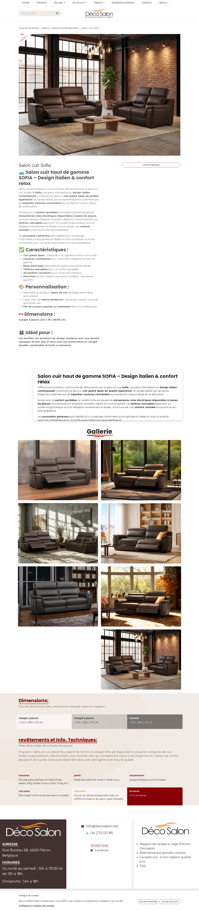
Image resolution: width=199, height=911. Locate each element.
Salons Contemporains (65, 28)
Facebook (102, 850)
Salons (45, 28)
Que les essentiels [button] (148, 901)
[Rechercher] (57, 13)
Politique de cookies (29, 895)
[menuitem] (26, 3)
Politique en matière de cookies (36, 905)
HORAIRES (11, 862)
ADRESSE (10, 844)
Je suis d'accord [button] (170, 901)
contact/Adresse (151, 164)
